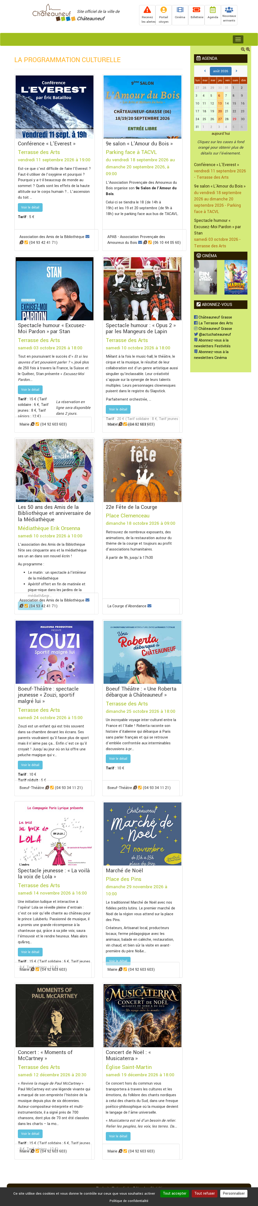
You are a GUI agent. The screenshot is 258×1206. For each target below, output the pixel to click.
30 (220, 88)
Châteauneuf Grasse (215, 317)
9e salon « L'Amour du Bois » (219, 186)
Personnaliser (234, 1193)
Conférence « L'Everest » (216, 165)
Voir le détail (30, 207)
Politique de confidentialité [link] (129, 1201)
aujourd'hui (221, 133)
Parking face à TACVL (131, 152)
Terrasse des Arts (39, 152)
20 (220, 111)
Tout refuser (204, 1193)
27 (220, 119)
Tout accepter (174, 1193)
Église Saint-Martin (129, 1067)
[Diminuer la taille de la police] (243, 50)
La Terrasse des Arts (215, 323)
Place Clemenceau (127, 515)
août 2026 (220, 71)
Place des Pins (123, 879)
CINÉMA (209, 256)
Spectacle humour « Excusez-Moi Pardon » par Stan (217, 227)
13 (220, 103)
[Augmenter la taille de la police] (248, 50)
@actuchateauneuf (214, 334)
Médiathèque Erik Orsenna (49, 528)
